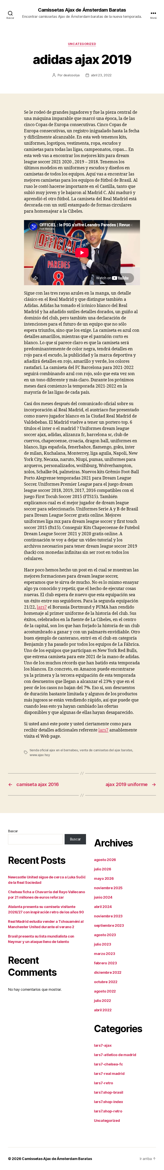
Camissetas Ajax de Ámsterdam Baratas (82, 10)
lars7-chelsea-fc (108, 1064)
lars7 (42, 607)
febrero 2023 (105, 963)
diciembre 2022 (107, 972)
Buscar (13, 831)
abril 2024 (103, 907)
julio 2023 (102, 944)
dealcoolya (71, 75)
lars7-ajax (102, 1045)
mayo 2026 (104, 878)
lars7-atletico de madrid (115, 1055)
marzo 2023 (104, 954)
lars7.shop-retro (108, 1111)
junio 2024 (103, 897)
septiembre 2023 (109, 925)
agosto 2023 (105, 935)
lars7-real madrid (109, 1073)
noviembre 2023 (108, 916)
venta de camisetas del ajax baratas (106, 750)
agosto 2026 (105, 860)
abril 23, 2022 (101, 75)
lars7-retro (103, 1083)
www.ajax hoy (40, 755)
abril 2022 (102, 1010)
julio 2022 (102, 1001)
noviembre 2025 (108, 888)
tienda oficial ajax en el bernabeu (54, 750)
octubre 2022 (105, 982)
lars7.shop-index (108, 1102)
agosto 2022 (105, 991)
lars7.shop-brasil (108, 1092)
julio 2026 (102, 869)
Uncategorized (82, 44)
